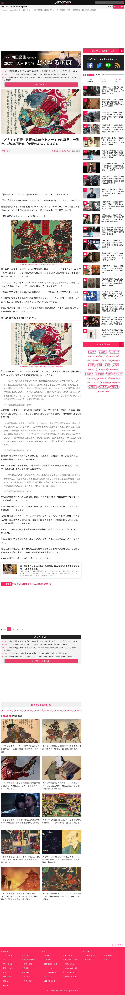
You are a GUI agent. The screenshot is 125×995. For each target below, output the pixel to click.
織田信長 (114, 369)
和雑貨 (26, 968)
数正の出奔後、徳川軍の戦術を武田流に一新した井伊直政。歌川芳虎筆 (41, 366)
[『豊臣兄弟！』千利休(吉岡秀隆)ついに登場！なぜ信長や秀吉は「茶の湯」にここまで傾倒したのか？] (91, 257)
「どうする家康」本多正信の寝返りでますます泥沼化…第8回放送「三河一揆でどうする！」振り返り (20, 786)
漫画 (108, 365)
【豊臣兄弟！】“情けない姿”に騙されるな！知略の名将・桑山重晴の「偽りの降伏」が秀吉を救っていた (112, 90)
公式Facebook (89, 65)
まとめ (26, 955)
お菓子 (92, 365)
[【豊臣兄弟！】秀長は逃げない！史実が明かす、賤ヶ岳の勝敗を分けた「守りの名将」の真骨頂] (91, 116)
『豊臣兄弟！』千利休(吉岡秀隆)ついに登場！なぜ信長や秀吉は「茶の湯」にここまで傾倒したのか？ (112, 256)
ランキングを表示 (103, 344)
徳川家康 (101, 374)
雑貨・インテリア (9, 968)
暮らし (5, 981)
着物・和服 (28, 964)
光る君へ (104, 387)
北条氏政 (29, 710)
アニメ (104, 356)
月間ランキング (49, 981)
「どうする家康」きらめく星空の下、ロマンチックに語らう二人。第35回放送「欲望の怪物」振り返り (61, 859)
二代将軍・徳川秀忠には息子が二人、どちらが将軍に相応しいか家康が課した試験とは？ (42, 656)
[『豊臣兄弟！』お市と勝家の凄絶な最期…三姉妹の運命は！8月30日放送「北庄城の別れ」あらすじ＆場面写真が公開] (91, 321)
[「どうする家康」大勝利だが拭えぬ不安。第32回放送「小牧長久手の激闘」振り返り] (61, 731)
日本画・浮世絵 (29, 959)
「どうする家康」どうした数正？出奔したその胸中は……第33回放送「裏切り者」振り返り (20, 749)
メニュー (2, 2)
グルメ (5, 972)
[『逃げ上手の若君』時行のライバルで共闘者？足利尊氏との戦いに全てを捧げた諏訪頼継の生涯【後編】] (91, 232)
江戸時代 (93, 352)
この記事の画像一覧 (42, 704)
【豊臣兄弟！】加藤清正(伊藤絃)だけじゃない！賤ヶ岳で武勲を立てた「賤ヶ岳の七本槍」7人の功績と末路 (112, 128)
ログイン (109, 6)
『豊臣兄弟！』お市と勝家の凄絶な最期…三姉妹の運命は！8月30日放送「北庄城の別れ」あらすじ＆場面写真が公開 (112, 321)
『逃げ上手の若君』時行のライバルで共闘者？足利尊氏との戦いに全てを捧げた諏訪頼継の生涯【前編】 (112, 154)
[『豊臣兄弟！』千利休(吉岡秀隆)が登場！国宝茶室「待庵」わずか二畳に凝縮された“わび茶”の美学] (91, 104)
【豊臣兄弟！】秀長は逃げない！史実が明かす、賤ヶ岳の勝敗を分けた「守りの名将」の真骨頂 (112, 115)
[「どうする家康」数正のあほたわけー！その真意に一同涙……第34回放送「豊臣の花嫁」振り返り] (41, 112)
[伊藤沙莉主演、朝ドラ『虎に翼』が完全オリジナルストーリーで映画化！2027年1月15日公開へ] (91, 193)
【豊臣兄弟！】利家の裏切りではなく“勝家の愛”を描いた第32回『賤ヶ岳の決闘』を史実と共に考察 (112, 205)
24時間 (90, 80)
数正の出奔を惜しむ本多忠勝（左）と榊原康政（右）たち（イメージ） (41, 264)
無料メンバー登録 (71, 968)
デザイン (119, 374)
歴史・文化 (26, 10)
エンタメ (27, 976)
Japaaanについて (71, 959)
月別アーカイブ (70, 972)
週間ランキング (70, 976)
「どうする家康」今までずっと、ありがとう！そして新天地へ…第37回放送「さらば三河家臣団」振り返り (61, 786)
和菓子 (26, 972)
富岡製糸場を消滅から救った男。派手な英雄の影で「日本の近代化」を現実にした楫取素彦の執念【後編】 (112, 307)
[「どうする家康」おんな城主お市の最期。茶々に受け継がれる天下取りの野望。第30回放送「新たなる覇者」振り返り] (20, 879)
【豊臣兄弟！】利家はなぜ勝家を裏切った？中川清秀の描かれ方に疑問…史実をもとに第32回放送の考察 (112, 179)
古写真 (5, 985)
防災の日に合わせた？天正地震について (26, 583)
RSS (117, 65)
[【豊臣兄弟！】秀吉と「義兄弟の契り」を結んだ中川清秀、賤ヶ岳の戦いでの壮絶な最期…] (91, 270)
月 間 (117, 80)
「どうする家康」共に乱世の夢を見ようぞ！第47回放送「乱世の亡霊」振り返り (38, 653)
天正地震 (59, 710)
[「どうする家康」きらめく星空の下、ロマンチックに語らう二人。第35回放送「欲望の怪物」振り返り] (61, 842)
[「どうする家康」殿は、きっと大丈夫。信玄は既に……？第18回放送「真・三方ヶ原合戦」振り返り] (20, 842)
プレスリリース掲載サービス (103, 51)
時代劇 (117, 365)
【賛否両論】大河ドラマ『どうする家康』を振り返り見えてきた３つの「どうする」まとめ (43, 71)
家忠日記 (80, 710)
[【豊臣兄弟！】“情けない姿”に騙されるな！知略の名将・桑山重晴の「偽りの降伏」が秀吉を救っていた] (91, 91)
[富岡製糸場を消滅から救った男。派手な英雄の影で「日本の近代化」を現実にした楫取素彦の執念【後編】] (91, 308)
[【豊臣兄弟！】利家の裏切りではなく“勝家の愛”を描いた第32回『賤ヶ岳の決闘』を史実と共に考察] (91, 206)
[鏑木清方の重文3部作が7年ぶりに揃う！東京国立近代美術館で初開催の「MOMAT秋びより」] (91, 334)
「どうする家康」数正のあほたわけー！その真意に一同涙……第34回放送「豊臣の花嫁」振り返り (64, 10)
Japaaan (62, 2)
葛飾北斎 (115, 387)
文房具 (92, 378)
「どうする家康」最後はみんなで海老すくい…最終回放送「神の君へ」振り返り (38, 74)
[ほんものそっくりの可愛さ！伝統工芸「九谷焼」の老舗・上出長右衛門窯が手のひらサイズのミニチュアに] (91, 296)
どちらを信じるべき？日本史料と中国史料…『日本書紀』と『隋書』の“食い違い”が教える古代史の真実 (112, 166)
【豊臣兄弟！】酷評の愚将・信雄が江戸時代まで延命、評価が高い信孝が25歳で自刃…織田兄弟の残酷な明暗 (112, 218)
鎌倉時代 (115, 382)
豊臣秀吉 (115, 378)
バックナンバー (41, 84)
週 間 (103, 80)
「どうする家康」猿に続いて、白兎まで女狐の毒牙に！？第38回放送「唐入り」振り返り (61, 822)
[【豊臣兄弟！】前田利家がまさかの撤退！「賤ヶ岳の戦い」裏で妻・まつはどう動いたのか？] (91, 244)
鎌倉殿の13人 (104, 391)
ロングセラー (95, 360)
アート (5, 959)
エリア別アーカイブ (51, 972)
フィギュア (94, 382)
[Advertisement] (41, 31)
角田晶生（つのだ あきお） (61, 151)
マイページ (48, 968)
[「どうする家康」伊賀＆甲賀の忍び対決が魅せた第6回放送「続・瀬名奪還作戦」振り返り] (20, 805)
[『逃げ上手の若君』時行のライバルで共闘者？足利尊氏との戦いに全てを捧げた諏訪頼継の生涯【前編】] (91, 155)
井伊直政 (19, 710)
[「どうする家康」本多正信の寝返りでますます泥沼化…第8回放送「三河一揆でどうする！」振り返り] (20, 768)
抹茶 (110, 374)
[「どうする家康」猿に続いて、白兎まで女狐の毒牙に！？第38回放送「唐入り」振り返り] (61, 805)
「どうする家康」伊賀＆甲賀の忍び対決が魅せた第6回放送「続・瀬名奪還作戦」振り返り (20, 822)
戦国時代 (104, 352)
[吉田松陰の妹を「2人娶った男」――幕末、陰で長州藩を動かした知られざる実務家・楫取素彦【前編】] (91, 283)
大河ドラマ (48, 710)
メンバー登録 (119, 6)
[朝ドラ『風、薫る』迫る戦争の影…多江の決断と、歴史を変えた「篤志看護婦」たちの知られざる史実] (91, 142)
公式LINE (108, 65)
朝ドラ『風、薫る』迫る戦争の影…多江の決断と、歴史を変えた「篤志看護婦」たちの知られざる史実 (112, 141)
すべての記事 (7, 955)
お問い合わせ (69, 964)
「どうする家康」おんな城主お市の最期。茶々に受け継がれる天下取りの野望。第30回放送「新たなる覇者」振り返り (19, 896)
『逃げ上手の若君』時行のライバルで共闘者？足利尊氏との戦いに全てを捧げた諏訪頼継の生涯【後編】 (112, 230)
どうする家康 (8, 710)
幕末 (100, 365)
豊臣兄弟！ (104, 378)
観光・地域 (7, 976)
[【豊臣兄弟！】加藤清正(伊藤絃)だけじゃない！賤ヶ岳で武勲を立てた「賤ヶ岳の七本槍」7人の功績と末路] (91, 129)
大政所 (39, 710)
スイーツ (107, 360)
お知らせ (47, 959)
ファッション (8, 964)
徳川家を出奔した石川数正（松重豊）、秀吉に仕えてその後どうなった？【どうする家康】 (49, 567)
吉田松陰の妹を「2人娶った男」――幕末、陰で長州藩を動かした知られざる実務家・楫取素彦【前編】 (112, 282)
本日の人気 (48, 976)
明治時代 (90, 374)
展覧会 (105, 382)
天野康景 (70, 710)
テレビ (93, 369)
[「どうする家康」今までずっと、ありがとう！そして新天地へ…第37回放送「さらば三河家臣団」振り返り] (61, 768)
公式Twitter (99, 65)
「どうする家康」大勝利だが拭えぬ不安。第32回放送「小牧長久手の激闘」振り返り (61, 747)
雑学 (117, 360)
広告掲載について (50, 964)
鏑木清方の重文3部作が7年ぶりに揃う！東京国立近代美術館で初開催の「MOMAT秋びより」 (112, 333)
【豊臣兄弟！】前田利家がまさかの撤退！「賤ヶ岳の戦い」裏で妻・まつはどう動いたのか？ (112, 243)
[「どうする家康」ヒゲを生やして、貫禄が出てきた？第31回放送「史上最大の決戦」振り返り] (61, 879)
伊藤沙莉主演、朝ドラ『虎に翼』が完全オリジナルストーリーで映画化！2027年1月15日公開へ (112, 192)
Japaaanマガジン (15, 10)
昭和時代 (93, 387)
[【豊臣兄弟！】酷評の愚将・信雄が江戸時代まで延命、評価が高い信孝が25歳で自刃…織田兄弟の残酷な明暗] (91, 219)
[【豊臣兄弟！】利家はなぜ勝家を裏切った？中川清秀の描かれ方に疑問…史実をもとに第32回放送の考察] (91, 180)
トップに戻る (118, 945)
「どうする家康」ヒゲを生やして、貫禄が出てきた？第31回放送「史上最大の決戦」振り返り (61, 896)
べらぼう (104, 369)
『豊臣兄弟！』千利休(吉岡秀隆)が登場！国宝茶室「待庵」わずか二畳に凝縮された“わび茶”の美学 (112, 102)
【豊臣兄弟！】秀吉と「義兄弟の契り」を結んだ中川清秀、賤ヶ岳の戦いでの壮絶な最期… (112, 269)
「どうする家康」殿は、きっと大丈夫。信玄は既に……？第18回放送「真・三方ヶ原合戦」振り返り (20, 859)
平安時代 (94, 356)
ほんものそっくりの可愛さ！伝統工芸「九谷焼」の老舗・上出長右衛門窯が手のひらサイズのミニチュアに (112, 294)
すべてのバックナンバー (41, 661)
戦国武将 (114, 356)
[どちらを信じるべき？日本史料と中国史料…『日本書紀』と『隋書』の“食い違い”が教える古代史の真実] (91, 168)
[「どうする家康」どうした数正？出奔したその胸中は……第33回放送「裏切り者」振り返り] (20, 731)
